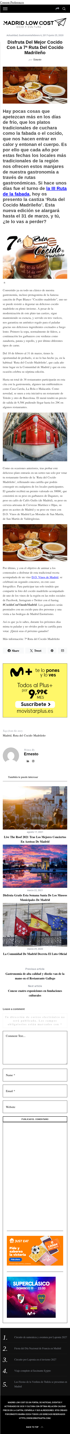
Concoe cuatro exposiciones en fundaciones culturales (35, 991)
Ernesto (37, 59)
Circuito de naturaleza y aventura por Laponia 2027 (40, 1337)
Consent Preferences (12, 2)
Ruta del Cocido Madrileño (29, 735)
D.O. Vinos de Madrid (45, 577)
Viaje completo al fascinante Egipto (32, 1370)
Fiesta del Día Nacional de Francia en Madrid (37, 1348)
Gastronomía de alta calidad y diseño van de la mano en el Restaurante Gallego (35, 973)
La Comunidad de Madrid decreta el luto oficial (35, 954)
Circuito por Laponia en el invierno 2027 (35, 1359)
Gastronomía (25, 35)
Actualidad (12, 35)
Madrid (7, 735)
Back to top (32, 1427)
